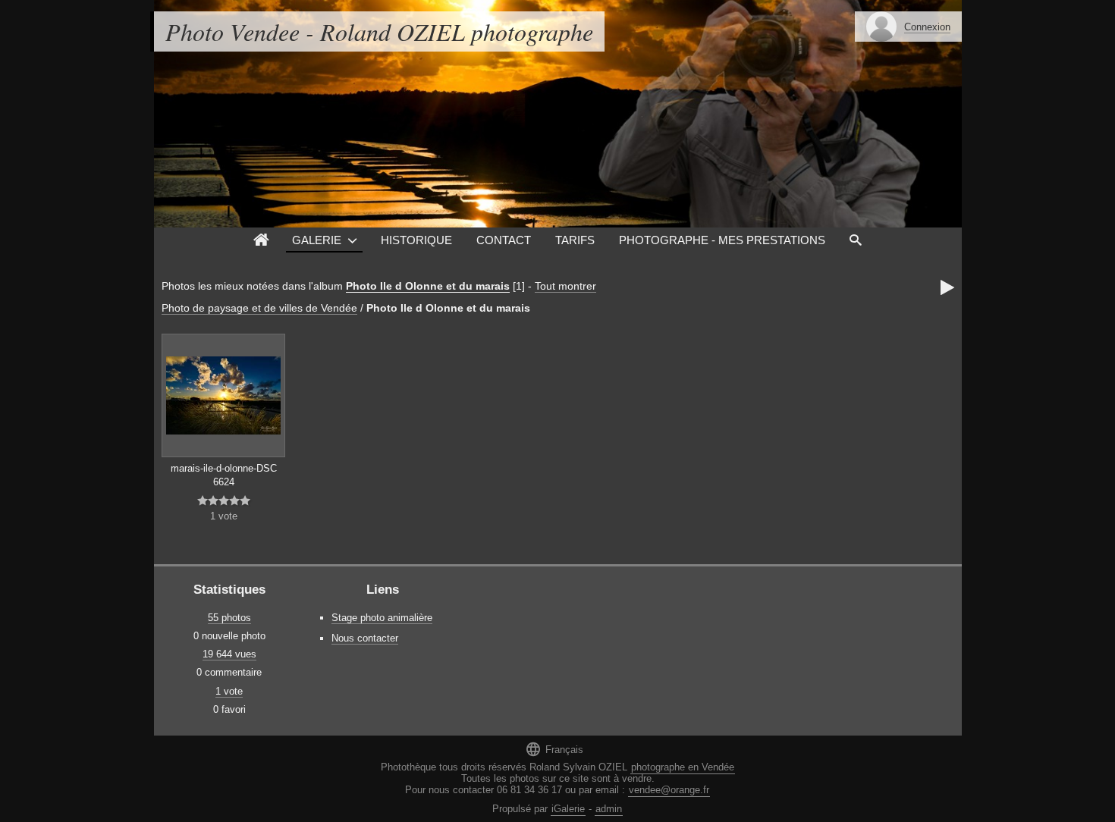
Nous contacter (364, 638)
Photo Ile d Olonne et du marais (428, 286)
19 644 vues (229, 654)
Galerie (316, 240)
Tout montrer (565, 286)
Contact (503, 240)
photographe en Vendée (682, 767)
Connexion (927, 27)
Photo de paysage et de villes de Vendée (259, 308)
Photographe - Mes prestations (722, 240)
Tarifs (575, 240)
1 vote (229, 691)
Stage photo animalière (381, 617)
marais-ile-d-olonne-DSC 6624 (224, 475)
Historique (416, 240)
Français (554, 749)
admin (608, 808)
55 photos (229, 617)
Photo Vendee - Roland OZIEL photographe (379, 31)
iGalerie (568, 808)
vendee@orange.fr (669, 789)
